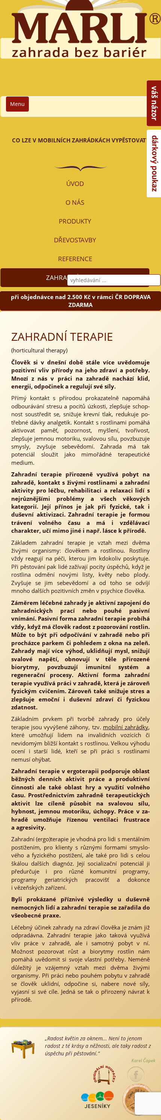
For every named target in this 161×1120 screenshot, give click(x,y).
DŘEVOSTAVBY (75, 240)
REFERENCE (75, 258)
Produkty (75, 221)
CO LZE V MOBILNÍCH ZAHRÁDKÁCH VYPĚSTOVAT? (80, 140)
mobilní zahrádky (125, 727)
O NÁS (75, 202)
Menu (17, 103)
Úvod (75, 183)
